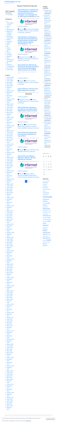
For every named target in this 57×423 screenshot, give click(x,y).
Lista (48, 217)
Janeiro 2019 (10, 277)
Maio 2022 (9, 189)
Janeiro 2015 (10, 384)
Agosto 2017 (10, 317)
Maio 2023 (9, 162)
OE (7, 63)
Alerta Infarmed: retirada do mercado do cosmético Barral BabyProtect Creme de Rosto (27, 109)
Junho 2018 (10, 294)
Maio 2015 (9, 376)
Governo (49, 212)
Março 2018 (10, 299)
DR (7, 46)
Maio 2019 (9, 269)
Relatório (44, 240)
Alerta (27, 29)
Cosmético (33, 81)
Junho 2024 (10, 134)
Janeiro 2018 (10, 304)
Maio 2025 (9, 109)
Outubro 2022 (10, 179)
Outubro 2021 (10, 205)
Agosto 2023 (10, 157)
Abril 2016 (9, 351)
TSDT (48, 242)
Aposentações (10, 29)
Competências (45, 194)
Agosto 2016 (10, 344)
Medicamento (32, 175)
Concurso (47, 197)
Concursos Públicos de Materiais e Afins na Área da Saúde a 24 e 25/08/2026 (47, 20)
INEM (47, 214)
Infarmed (9, 56)
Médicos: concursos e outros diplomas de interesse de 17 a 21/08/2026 (47, 60)
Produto (31, 82)
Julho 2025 (10, 105)
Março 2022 (10, 192)
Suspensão (28, 32)
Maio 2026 (9, 82)
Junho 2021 (10, 214)
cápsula (32, 173)
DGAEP (8, 43)
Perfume (31, 101)
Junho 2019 (10, 267)
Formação (9, 54)
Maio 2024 (9, 135)
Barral (31, 124)
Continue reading (23, 26)
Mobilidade (45, 229)
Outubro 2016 (10, 339)
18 (46, 167)
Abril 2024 (9, 137)
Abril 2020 (9, 244)
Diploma (45, 205)
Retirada (25, 177)
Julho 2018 (9, 292)
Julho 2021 (9, 212)
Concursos (9, 41)
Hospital (44, 214)
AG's (8, 28)
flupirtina (20, 175)
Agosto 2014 (10, 397)
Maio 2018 (9, 296)
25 (46, 169)
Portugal (44, 236)
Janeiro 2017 (10, 331)
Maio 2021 (9, 215)
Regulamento (47, 238)
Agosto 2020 (10, 237)
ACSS (8, 26)
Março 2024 (10, 139)
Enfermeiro (46, 209)
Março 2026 (10, 85)
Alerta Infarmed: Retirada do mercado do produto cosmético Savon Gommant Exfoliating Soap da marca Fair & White (28, 67)
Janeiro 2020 (10, 250)
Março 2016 (10, 352)
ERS (8, 51)
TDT (46, 242)
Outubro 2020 (10, 232)
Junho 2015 (10, 374)
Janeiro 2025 (10, 117)
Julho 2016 (9, 346)
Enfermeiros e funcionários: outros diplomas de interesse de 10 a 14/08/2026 (48, 127)
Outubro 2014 (10, 392)
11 (46, 164)
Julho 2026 (10, 79)
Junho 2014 (10, 401)
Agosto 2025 (10, 104)
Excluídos (45, 210)
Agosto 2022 (10, 184)
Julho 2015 (9, 372)
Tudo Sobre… (10, 69)
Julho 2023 (10, 159)
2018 (46, 181)
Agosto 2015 (10, 371)
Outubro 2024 (10, 125)
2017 (44, 181)
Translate (10, 14)
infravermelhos (28, 58)
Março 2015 (10, 379)
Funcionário (45, 212)
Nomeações (46, 232)
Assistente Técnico (47, 189)
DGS (8, 44)
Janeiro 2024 (10, 144)
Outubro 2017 (10, 312)
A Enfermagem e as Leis (12, 1)
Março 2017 (10, 326)
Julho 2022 (10, 185)
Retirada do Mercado (33, 128)
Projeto (47, 236)
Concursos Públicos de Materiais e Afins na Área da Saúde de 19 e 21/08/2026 (47, 73)
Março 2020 (10, 245)
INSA (8, 58)
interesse (45, 217)
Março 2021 (10, 219)
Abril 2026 (9, 84)
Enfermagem (45, 206)
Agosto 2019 (10, 264)
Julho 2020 (10, 239)
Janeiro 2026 (10, 90)
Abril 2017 (9, 324)
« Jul (44, 174)
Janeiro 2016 (10, 357)
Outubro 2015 (10, 366)
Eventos (9, 53)
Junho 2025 (10, 107)
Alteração (45, 184)
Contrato (45, 203)
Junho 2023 (10, 160)
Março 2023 (10, 165)
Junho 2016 (10, 347)
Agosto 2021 (10, 210)
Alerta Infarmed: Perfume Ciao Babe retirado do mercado (28, 89)
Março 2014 (10, 406)
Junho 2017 (10, 321)
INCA (37, 149)
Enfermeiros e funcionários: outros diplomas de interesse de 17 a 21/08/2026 (48, 47)
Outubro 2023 (10, 152)
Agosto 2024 (10, 130)
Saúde (48, 240)
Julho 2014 (9, 399)
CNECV (9, 39)
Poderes (49, 234)
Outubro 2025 (10, 99)
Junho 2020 (10, 240)
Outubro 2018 (10, 286)
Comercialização (34, 29)
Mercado (26, 101)
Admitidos (45, 182)
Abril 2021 (9, 217)
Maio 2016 (9, 349)
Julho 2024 (10, 132)
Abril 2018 (9, 297)
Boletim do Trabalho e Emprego (9, 33)
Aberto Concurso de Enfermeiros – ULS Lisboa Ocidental (47, 102)
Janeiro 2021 (10, 224)
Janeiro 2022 (10, 197)
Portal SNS (9, 68)
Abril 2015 (9, 377)
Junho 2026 (10, 80)
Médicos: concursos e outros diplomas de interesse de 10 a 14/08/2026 (47, 140)
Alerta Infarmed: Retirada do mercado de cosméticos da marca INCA (27, 134)
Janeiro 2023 (10, 170)
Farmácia (49, 210)
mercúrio (26, 82)
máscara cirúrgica (28, 30)
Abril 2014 (9, 404)
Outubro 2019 (10, 259)
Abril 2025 (9, 110)
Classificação (46, 192)
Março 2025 (10, 112)
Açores (44, 191)
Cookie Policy (28, 420)
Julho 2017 (9, 319)
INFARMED (20, 30)
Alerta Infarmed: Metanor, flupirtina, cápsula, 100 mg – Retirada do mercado (27, 157)
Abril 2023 (9, 164)
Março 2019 (10, 272)
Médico (45, 230)
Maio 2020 (9, 242)
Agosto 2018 (10, 291)
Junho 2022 (10, 187)
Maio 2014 (9, 402)
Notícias (45, 234)
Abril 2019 (9, 271)
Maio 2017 (9, 322)
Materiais (46, 225)
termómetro (26, 60)
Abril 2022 (9, 190)
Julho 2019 (9, 266)
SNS (44, 242)
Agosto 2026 (10, 77)
